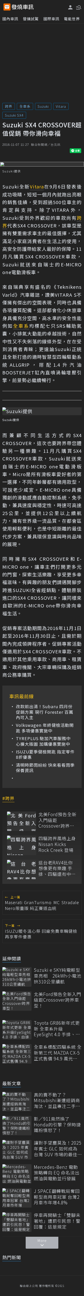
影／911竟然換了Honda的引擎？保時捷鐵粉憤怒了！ (57, 1124)
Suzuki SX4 (14, 115)
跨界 (8, 106)
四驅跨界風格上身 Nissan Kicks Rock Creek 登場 (57, 844)
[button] (78, 6)
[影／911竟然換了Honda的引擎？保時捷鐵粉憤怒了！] (17, 1125)
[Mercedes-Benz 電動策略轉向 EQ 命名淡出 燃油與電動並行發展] (17, 1174)
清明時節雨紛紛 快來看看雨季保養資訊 (45, 767)
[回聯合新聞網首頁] (7, 6)
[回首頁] (22, 6)
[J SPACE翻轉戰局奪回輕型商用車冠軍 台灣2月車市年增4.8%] (17, 1198)
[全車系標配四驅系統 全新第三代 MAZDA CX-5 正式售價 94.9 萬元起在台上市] (17, 1053)
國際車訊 (51, 18)
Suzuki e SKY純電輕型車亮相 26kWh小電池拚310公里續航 (57, 975)
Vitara (61, 106)
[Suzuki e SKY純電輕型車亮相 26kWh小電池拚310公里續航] (17, 976)
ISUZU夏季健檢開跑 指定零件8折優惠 (45, 754)
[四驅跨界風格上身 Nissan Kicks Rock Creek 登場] (21, 845)
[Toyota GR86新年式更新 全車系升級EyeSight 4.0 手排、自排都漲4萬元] (17, 1029)
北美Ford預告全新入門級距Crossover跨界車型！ (57, 820)
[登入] (70, 7)
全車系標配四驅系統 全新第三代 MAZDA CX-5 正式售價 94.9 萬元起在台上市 (58, 1052)
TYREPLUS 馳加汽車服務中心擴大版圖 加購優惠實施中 (43, 741)
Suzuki (43, 106)
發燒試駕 (31, 18)
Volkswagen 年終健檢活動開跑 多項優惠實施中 (45, 727)
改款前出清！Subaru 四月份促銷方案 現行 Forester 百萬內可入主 (44, 712)
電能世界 (72, 18)
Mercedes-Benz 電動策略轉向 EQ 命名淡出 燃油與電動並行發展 (57, 1172)
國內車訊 (10, 18)
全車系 (25, 106)
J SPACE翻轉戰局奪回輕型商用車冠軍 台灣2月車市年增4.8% (57, 1196)
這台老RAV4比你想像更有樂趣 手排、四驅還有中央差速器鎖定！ (57, 868)
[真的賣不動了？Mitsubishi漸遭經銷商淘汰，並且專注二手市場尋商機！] (17, 1101)
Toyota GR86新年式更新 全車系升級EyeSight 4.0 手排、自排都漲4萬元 (57, 1028)
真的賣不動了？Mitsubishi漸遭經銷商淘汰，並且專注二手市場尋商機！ (57, 1100)
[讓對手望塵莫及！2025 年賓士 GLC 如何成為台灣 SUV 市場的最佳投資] (17, 1149)
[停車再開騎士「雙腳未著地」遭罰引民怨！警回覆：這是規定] (17, 1222)
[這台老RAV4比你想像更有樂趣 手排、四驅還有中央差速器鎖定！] (21, 869)
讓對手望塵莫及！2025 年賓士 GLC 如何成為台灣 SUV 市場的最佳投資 (57, 1148)
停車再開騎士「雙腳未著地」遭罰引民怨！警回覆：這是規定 (57, 1221)
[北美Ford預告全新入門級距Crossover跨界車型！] (21, 821)
